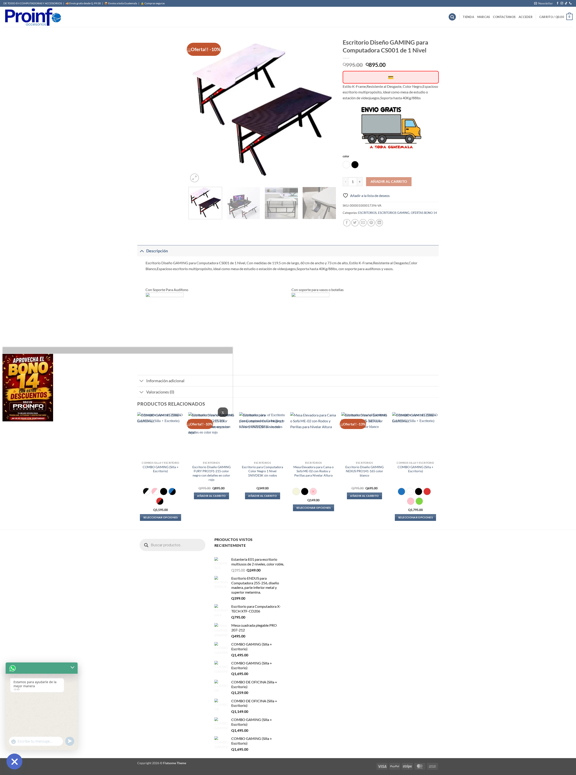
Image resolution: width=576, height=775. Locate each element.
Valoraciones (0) (160, 392)
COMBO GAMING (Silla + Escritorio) (160, 469)
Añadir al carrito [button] (211, 495)
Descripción (157, 251)
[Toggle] (141, 251)
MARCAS (483, 17)
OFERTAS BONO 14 (424, 213)
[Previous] (197, 109)
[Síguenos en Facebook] (557, 3)
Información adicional (165, 380)
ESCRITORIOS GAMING (394, 213)
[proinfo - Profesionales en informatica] (32, 17)
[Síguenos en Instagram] (561, 3)
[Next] (327, 109)
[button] (543, 3)
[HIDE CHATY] (14, 761)
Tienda (468, 17)
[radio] (346, 164)
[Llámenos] (570, 3)
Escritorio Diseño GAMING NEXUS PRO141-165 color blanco (364, 471)
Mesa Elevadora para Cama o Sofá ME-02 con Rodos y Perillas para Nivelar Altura (313, 471)
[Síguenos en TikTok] (566, 3)
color (346, 156)
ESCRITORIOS (367, 213)
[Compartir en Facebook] (347, 222)
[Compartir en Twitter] (355, 222)
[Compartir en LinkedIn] (379, 222)
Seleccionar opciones (160, 517)
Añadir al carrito (389, 181)
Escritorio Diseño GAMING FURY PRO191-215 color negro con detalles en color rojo (211, 473)
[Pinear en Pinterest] (371, 222)
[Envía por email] (363, 222)
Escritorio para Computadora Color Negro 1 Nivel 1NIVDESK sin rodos (262, 471)
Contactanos (504, 17)
